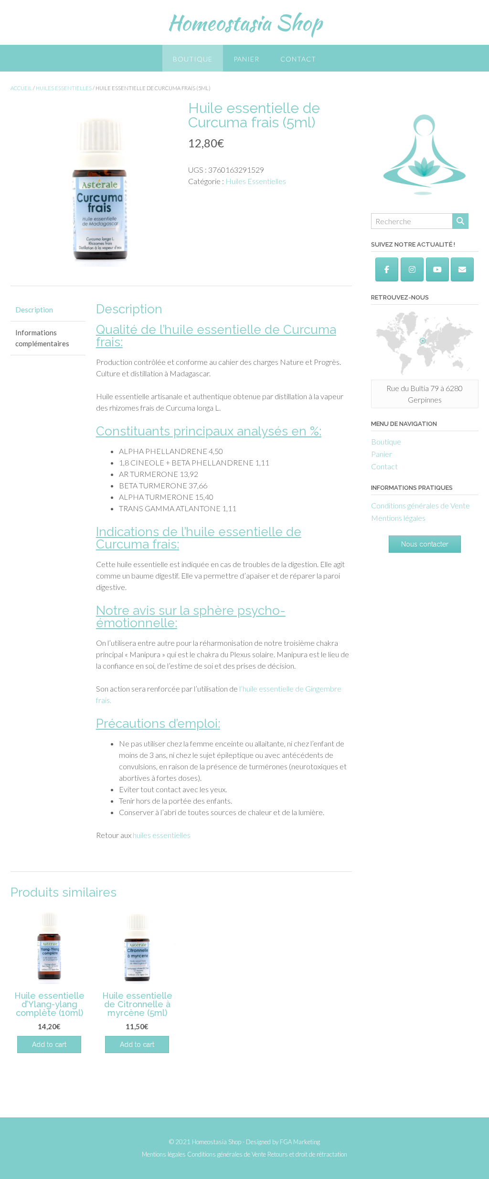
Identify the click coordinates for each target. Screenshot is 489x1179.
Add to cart (137, 1044)
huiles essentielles (162, 834)
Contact (298, 59)
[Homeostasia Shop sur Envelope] (462, 269)
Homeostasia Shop (244, 22)
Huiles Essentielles (64, 88)
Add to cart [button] (49, 1044)
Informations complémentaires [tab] (42, 338)
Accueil (21, 88)
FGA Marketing (300, 1142)
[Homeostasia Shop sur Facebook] (386, 269)
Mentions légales (398, 517)
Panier (246, 59)
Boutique (193, 59)
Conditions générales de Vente (420, 505)
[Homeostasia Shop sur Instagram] (412, 269)
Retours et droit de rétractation (307, 1154)
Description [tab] (34, 309)
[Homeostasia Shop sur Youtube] (437, 269)
